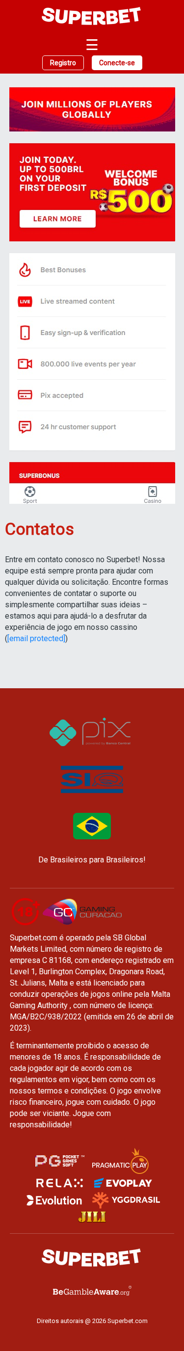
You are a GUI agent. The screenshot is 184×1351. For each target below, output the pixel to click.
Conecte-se (117, 63)
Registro (63, 63)
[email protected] (36, 638)
